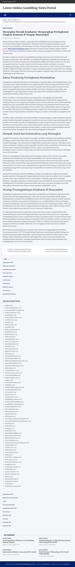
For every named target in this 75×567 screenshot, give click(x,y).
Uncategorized (7, 28)
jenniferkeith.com (11, 445)
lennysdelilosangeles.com (13, 317)
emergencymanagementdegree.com (17, 443)
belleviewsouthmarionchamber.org (16, 361)
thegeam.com (9, 423)
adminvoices (17, 38)
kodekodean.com (10, 469)
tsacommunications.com (13, 435)
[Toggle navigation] (5, 15)
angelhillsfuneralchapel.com (14, 404)
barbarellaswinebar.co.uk (13, 308)
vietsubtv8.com (10, 346)
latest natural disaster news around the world (19, 552)
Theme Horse (46, 564)
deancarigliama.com (11, 440)
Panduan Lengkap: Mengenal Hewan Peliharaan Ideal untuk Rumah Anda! (19, 250)
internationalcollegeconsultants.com (17, 418)
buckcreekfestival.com (12, 329)
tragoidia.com (9, 327)
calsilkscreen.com (11, 447)
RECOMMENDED (9, 535)
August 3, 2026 (7, 554)
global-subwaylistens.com (13, 363)
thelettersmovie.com (11, 351)
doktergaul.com (10, 416)
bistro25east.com (10, 394)
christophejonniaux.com (13, 382)
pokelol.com (9, 322)
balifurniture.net (10, 368)
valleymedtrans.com (11, 411)
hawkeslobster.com (11, 334)
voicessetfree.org (10, 392)
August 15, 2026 (7, 544)
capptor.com (9, 380)
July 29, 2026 (42, 556)
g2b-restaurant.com (11, 409)
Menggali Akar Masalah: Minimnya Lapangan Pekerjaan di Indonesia (56, 250)
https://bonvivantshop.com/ (18, 49)
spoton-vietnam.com (11, 472)
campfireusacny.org (11, 397)
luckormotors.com (11, 459)
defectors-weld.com (11, 341)
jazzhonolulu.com (10, 325)
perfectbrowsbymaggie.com (14, 366)
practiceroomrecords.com (13, 373)
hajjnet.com (9, 305)
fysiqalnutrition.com (11, 339)
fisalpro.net (8, 455)
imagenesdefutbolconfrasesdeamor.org (18, 421)
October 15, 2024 (7, 38)
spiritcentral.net (10, 337)
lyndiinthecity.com (11, 332)
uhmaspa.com (9, 353)
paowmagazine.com (11, 349)
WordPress (66, 564)
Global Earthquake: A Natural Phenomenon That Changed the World (55, 541)
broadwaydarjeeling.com (13, 390)
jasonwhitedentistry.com (13, 356)
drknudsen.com (10, 426)
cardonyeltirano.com (12, 370)
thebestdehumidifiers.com (13, 433)
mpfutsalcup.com (10, 450)
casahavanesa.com (11, 320)
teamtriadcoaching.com (12, 467)
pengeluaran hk (8, 262)
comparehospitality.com (12, 375)
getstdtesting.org (10, 315)
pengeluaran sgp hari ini (13, 486)
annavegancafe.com (11, 452)
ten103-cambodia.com (12, 474)
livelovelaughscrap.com (12, 378)
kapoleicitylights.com (12, 344)
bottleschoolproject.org (12, 312)
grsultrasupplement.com (13, 406)
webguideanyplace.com (12, 438)
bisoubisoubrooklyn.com (13, 358)
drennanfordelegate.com (13, 462)
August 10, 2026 (43, 544)
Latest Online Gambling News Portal (29, 8)
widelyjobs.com (10, 385)
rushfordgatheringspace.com (14, 387)
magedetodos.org (10, 414)
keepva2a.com (9, 428)
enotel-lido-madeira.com (13, 457)
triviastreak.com (10, 464)
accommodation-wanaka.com (14, 310)
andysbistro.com (10, 431)
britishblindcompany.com (13, 399)
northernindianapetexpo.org (14, 402)
